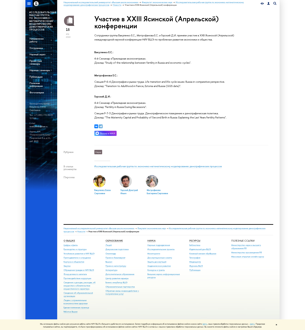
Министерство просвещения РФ (246, 252)
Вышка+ (108, 261)
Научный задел (37, 54)
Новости (81, 231)
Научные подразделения (158, 245)
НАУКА (151, 240)
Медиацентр (195, 261)
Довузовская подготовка (117, 249)
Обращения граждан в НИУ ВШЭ (79, 270)
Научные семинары (40, 70)
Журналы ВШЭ (196, 266)
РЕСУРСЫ (194, 240)
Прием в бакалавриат (115, 257)
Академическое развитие (159, 266)
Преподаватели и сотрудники (77, 257)
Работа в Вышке (71, 311)
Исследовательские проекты (161, 249)
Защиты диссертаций (156, 261)
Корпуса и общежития (74, 261)
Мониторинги (153, 253)
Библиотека (194, 245)
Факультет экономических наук (151, 228)
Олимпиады (110, 253)
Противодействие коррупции (77, 278)
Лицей (108, 245)
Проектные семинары (36, 62)
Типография (194, 257)
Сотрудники (36, 48)
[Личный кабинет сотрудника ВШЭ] (268, 3)
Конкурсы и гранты (156, 270)
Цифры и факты (71, 245)
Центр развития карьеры (117, 278)
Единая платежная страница (76, 307)
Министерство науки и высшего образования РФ (246, 247)
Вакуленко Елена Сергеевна (38, 108)
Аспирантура (111, 270)
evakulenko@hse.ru (38, 126)
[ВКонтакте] (96, 126)
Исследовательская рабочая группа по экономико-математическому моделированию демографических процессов (158, 166)
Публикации (36, 76)
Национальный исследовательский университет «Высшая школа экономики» (99, 228)
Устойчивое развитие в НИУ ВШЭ (79, 253)
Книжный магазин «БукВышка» (202, 253)
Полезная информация (36, 84)
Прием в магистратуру (115, 266)
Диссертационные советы (159, 257)
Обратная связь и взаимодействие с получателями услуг (122, 292)
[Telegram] (101, 126)
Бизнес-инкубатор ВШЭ (116, 282)
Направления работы (37, 40)
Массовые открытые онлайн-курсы (247, 256)
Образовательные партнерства (120, 286)
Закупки (67, 266)
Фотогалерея (37, 92)
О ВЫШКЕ (69, 240)
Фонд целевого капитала (75, 274)
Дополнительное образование (119, 274)
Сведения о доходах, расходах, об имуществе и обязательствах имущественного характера (79, 285)
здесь (205, 324)
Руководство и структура (75, 249)
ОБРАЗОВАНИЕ (114, 240)
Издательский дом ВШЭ (200, 249)
